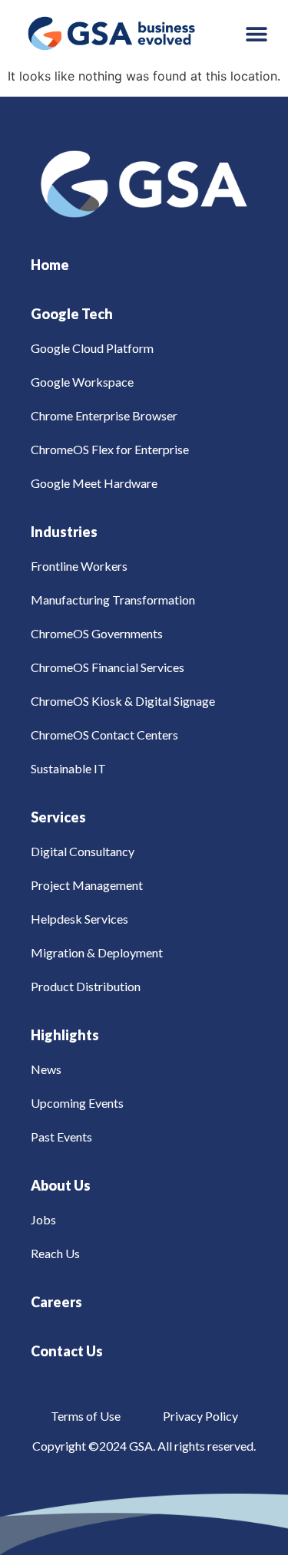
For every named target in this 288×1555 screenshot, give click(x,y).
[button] (257, 33)
